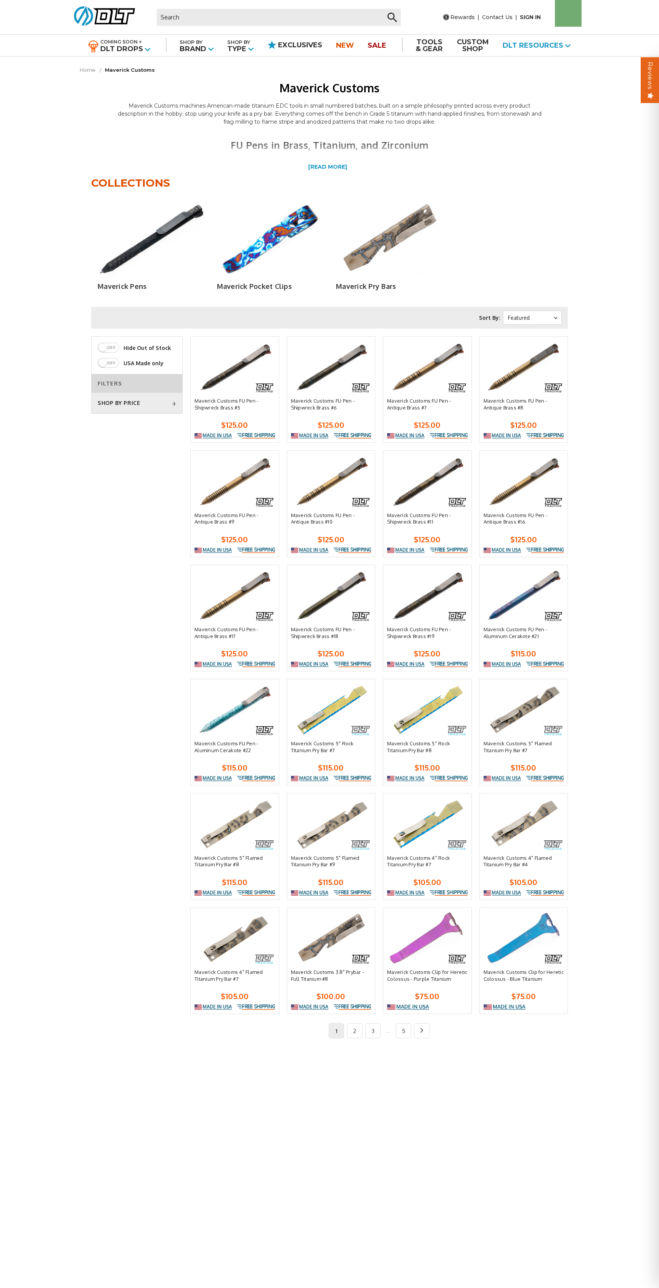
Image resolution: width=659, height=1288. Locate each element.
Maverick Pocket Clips (254, 286)
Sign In (530, 17)
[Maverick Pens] (150, 239)
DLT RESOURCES (534, 45)
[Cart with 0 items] (568, 13)
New (345, 45)
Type (238, 46)
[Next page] (421, 1030)
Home (87, 70)
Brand (194, 46)
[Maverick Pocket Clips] (269, 239)
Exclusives (299, 45)
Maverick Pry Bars (366, 286)
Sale (377, 45)
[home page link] (101, 17)
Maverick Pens (122, 286)
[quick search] (392, 17)
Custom (473, 45)
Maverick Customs (130, 70)
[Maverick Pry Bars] (389, 239)
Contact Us (497, 17)
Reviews (650, 75)
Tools (429, 45)
